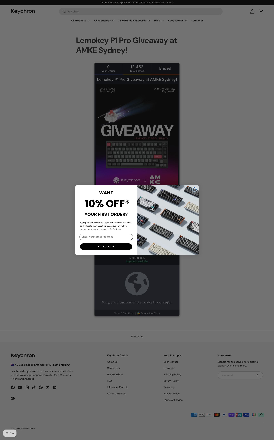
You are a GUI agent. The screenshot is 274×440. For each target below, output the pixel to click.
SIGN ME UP (106, 246)
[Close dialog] (194, 189)
